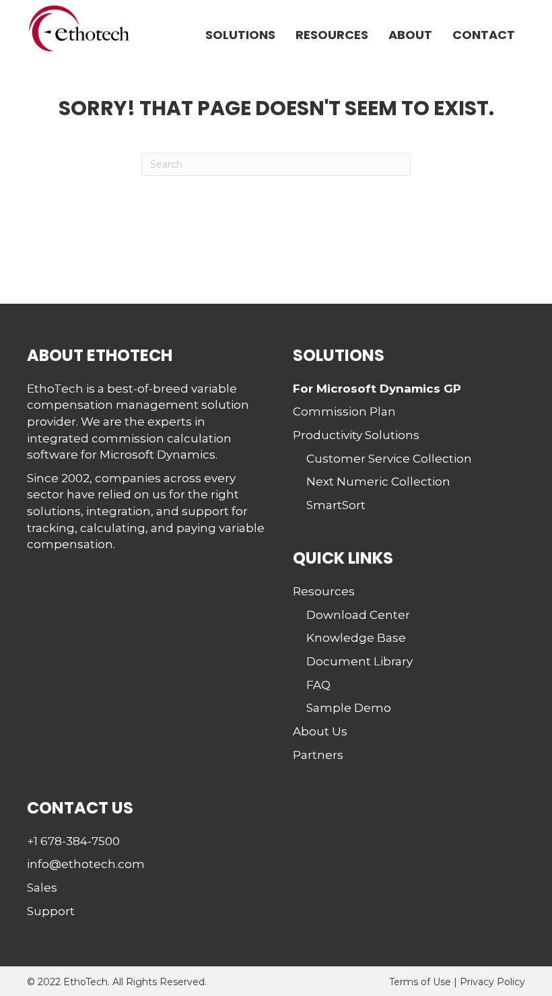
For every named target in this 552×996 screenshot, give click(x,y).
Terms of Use (420, 982)
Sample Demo (348, 708)
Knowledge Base (356, 637)
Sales (42, 887)
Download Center (358, 615)
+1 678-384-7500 (73, 841)
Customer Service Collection (389, 458)
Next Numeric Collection (378, 481)
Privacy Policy (492, 982)
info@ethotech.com (86, 864)
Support (51, 911)
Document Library (359, 661)
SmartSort (336, 505)
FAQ (318, 685)
